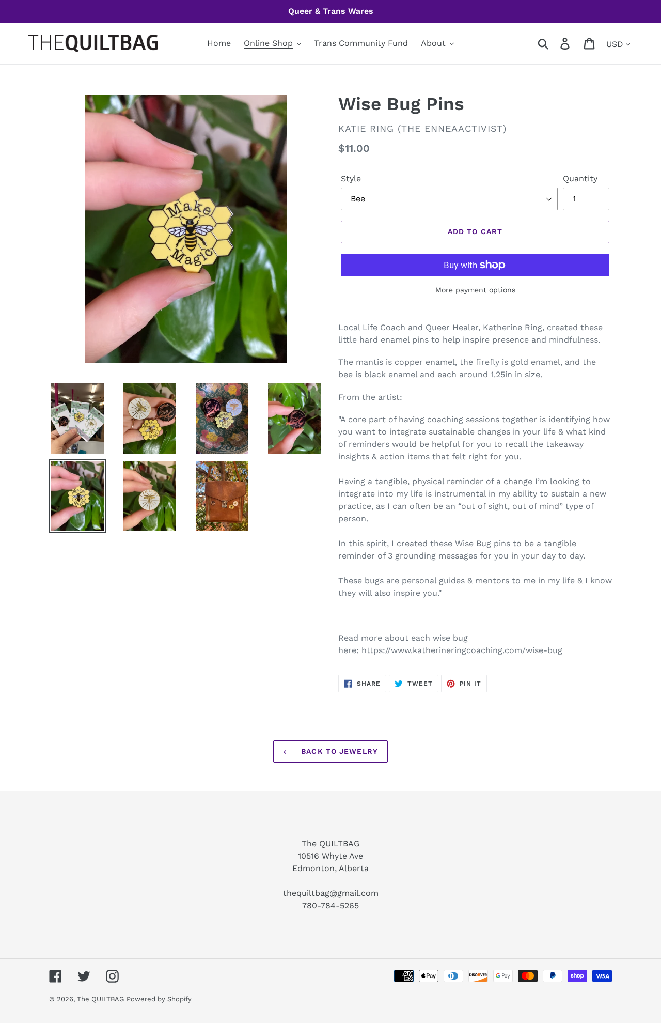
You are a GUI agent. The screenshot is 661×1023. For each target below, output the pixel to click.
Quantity (580, 178)
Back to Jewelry (338, 751)
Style (351, 178)
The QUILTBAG (100, 999)
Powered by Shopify (159, 999)
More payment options (475, 290)
